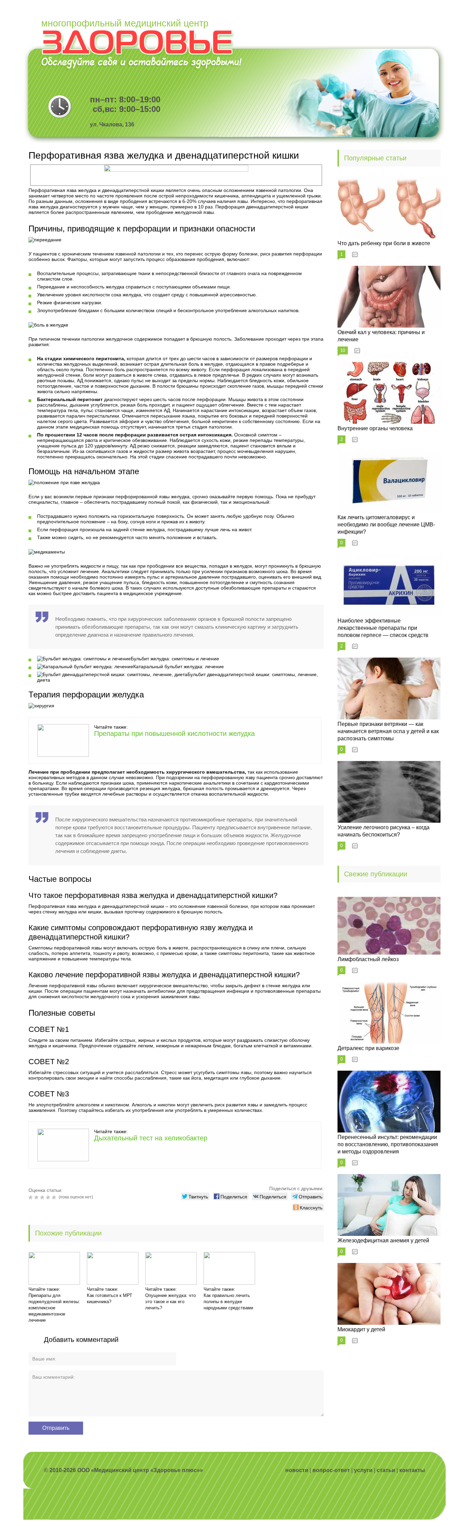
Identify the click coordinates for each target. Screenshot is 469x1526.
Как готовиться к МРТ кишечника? (109, 1298)
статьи (386, 1470)
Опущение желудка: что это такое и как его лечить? (170, 1301)
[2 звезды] (37, 1197)
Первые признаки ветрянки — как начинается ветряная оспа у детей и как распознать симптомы (388, 731)
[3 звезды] (43, 1197)
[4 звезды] (49, 1197)
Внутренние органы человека (375, 428)
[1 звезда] (31, 1197)
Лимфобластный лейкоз (368, 959)
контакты (412, 1470)
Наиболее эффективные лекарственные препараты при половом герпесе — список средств (383, 628)
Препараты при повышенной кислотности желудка (174, 733)
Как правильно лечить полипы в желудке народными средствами (228, 1301)
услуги (363, 1470)
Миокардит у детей (361, 1329)
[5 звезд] (55, 1197)
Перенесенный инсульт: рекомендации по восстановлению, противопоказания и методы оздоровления (388, 1144)
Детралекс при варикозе (368, 1048)
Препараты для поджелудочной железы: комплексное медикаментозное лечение (54, 1308)
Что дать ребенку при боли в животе (384, 243)
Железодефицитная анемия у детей (383, 1240)
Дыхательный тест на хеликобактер (150, 1138)
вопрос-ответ (331, 1470)
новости (296, 1470)
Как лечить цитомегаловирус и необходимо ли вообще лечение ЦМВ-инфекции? (386, 524)
